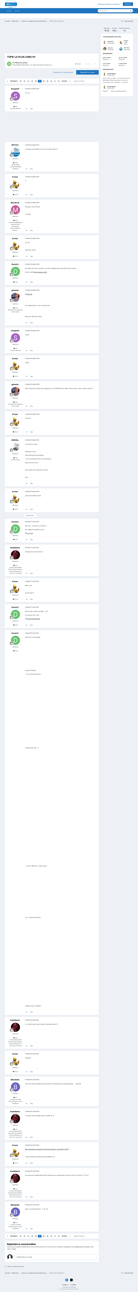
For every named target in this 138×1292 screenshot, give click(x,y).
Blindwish (15, 1080)
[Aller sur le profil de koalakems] (15, 554)
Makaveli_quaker (21, 63)
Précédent (14, 81)
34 (28, 81)
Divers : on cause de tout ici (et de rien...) (38, 65)
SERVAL (15, 440)
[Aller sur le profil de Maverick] (15, 209)
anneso (110, 48)
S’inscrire (128, 4)
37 (40, 81)
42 (58, 81)
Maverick (15, 203)
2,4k (16, 308)
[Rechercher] (131, 10)
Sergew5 (15, 89)
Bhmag (9, 11)
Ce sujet (123, 10)
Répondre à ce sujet (87, 72)
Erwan (15, 177)
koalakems (15, 548)
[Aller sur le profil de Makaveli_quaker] (9, 64)
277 (16, 1097)
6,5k (16, 220)
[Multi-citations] (26, 108)
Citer (31, 108)
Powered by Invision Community (69, 1289)
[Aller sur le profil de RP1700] (15, 152)
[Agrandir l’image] (40, 272)
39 (47, 81)
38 (43, 81)
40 (51, 81)
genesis (15, 290)
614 (16, 106)
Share (78, 64)
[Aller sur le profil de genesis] (15, 297)
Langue (65, 1285)
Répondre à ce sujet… (25, 1257)
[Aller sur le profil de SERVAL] (15, 447)
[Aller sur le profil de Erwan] (15, 184)
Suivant (64, 81)
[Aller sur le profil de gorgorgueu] (104, 42)
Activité (17, 11)
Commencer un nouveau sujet (63, 72)
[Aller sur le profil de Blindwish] (15, 1086)
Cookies (73, 1285)
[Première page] (7, 81)
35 (32, 81)
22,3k (16, 194)
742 (16, 458)
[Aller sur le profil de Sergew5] (15, 96)
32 (20, 81)
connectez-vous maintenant (72, 1247)
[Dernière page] (69, 81)
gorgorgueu (111, 41)
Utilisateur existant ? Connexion (109, 4)
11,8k (16, 163)
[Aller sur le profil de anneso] (104, 48)
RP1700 (15, 145)
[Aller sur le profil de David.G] (15, 271)
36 (36, 81)
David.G (15, 264)
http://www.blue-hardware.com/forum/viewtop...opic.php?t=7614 (46, 1149)
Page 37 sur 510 (79, 81)
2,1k (16, 565)
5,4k (16, 282)
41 (55, 81)
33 (24, 81)
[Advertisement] (41, 39)
